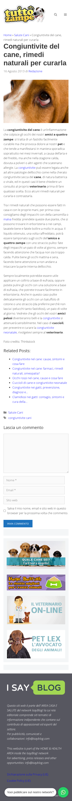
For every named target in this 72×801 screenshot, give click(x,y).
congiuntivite (27, 168)
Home (7, 35)
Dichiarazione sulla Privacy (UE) (27, 774)
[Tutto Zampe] (23, 14)
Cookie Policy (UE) (19, 781)
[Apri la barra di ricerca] (55, 14)
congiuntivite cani (19, 418)
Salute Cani (21, 35)
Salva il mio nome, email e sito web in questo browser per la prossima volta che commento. (37, 510)
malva (7, 219)
